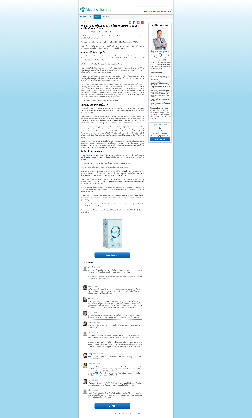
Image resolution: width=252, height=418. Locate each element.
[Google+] (142, 22)
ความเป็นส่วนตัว (131, 413)
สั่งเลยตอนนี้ (160, 139)
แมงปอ (90, 364)
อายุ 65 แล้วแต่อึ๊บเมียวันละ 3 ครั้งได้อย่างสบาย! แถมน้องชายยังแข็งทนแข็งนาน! (110, 27)
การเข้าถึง (138, 413)
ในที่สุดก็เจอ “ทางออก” (92, 151)
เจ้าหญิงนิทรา (92, 354)
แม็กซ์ (89, 390)
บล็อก (97, 16)
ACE (115, 131)
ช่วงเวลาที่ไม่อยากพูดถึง (93, 52)
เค (88, 312)
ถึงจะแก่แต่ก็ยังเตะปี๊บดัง (106, 32)
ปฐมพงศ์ (90, 267)
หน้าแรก (83, 16)
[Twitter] (138, 22)
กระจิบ (90, 322)
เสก (89, 380)
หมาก (89, 286)
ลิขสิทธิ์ (125, 413)
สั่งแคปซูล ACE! (112, 255)
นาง (89, 298)
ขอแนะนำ (106, 16)
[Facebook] (134, 22)
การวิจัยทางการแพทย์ (160, 25)
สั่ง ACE (112, 406)
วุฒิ (89, 332)
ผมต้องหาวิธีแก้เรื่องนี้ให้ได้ (94, 105)
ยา (91, 16)
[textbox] (153, 8)
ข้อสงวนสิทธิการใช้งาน (116, 413)
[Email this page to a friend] (130, 22)
